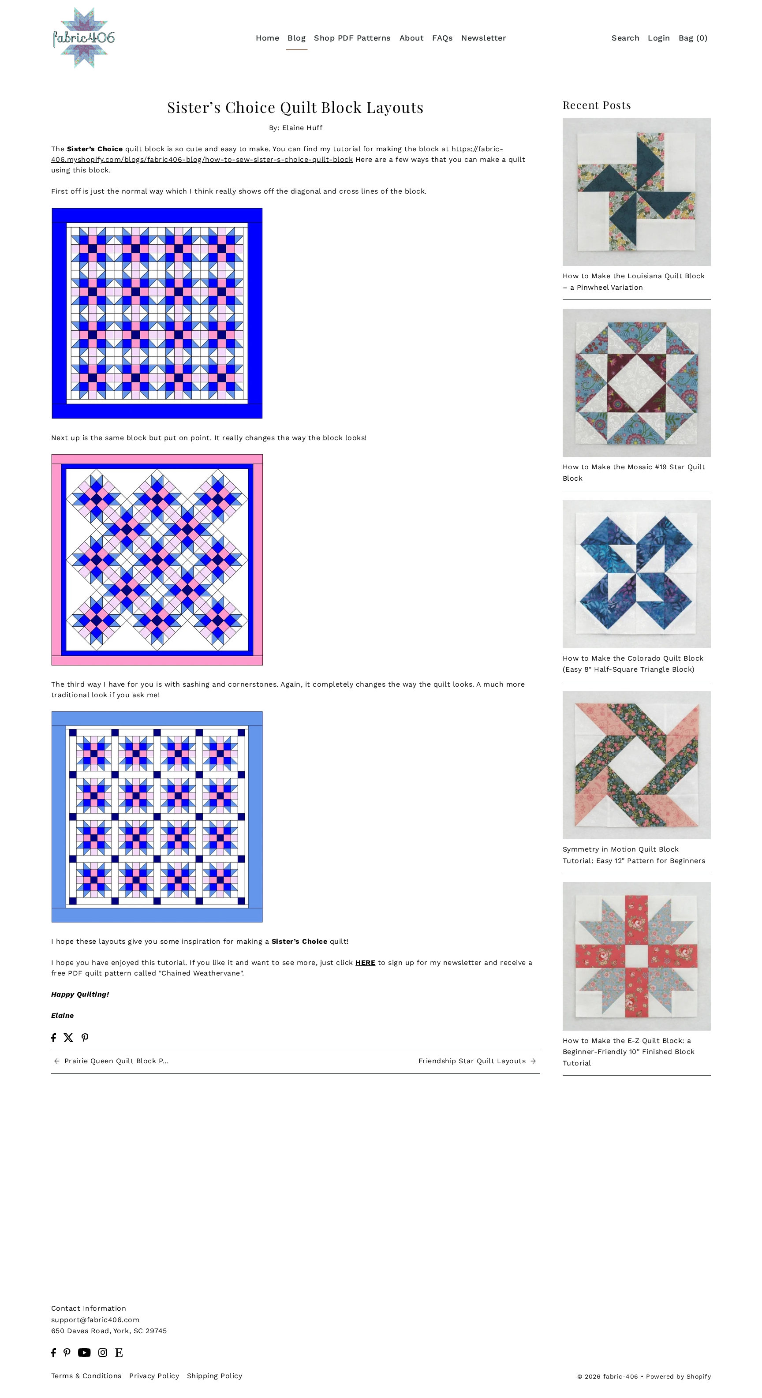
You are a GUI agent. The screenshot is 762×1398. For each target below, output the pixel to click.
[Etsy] (119, 1352)
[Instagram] (102, 1352)
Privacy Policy (154, 1375)
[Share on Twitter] (69, 1037)
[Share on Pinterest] (85, 1037)
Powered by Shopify (678, 1375)
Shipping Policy (215, 1375)
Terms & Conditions (86, 1375)
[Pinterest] (67, 1352)
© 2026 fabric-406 (608, 1375)
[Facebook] (53, 1352)
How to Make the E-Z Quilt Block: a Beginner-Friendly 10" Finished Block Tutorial (629, 1051)
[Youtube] (84, 1352)
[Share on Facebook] (53, 1037)
